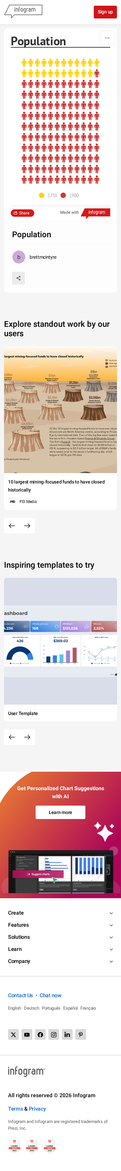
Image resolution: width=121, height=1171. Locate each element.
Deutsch (31, 1008)
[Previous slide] (11, 525)
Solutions (19, 937)
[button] (50, 195)
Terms (15, 1109)
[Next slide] (27, 525)
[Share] (18, 278)
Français (88, 1008)
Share (24, 213)
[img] (60, 68)
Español (70, 1008)
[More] (107, 38)
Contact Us (20, 995)
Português (51, 1008)
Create (16, 913)
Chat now (51, 995)
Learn (15, 949)
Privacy (37, 1109)
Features (18, 925)
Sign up (105, 11)
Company (19, 961)
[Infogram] (23, 12)
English (14, 1008)
